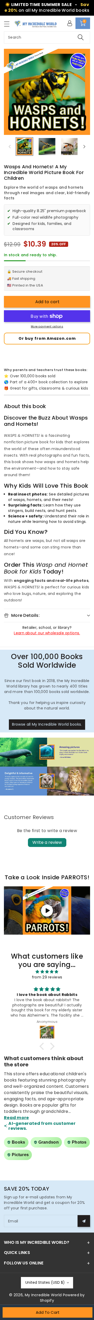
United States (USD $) (45, 1282)
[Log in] (69, 23)
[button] (9, 24)
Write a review (47, 842)
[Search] (81, 37)
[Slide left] (9, 146)
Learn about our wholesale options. (47, 633)
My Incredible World (43, 1295)
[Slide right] (84, 146)
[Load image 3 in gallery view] (69, 147)
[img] (47, 972)
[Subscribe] (84, 1221)
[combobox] (47, 37)
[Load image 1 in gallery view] (24, 147)
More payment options (47, 326)
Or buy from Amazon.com (47, 338)
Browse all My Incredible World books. (47, 724)
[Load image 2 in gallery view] (47, 147)
